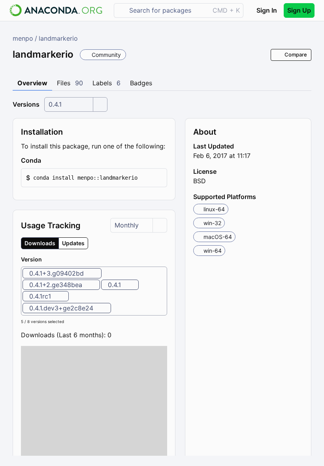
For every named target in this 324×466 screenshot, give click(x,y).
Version (31, 259)
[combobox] (167, 10)
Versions (26, 104)
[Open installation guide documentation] (47, 161)
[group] (54, 243)
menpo (23, 38)
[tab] (32, 83)
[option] (62, 273)
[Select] (100, 104)
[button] (94, 178)
